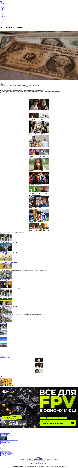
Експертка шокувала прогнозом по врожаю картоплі (7, 385)
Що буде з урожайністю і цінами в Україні (4, 443)
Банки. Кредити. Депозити (3, 28)
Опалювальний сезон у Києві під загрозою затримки (7, 347)
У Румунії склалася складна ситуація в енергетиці (6, 341)
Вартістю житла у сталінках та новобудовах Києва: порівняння (6, 444)
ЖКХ (2, 14)
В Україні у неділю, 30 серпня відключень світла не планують (6, 453)
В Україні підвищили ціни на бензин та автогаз (5, 451)
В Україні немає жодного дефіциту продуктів (5, 454)
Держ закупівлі (3, 8)
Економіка (2, 18)
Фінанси (2, 4)
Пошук (2, 9)
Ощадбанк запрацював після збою (3, 305)
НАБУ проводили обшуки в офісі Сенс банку (5, 279)
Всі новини (2, 3)
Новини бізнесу (3, 16)
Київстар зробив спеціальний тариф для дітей (6, 329)
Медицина (2, 13)
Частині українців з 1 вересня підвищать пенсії (5, 357)
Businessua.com (38, 457)
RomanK (6, 242)
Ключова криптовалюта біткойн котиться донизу (5, 433)
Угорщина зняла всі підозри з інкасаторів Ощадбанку (5, 296)
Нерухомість (2, 7)
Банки (2, 6)
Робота (2, 22)
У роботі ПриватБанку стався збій (3, 251)
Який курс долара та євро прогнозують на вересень (5, 435)
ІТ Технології (2, 23)
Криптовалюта (3, 10)
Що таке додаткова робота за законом (4, 434)
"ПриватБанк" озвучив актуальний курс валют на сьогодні (9, 440)
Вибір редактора (3, 376)
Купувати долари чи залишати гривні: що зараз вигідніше (8, 335)
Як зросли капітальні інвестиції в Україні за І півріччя (5, 452)
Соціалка (2, 24)
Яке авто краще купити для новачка (4, 356)
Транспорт (2, 20)
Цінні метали (2, 5)
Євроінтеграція (3, 11)
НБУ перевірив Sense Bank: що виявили (4, 322)
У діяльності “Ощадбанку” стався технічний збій (5, 241)
